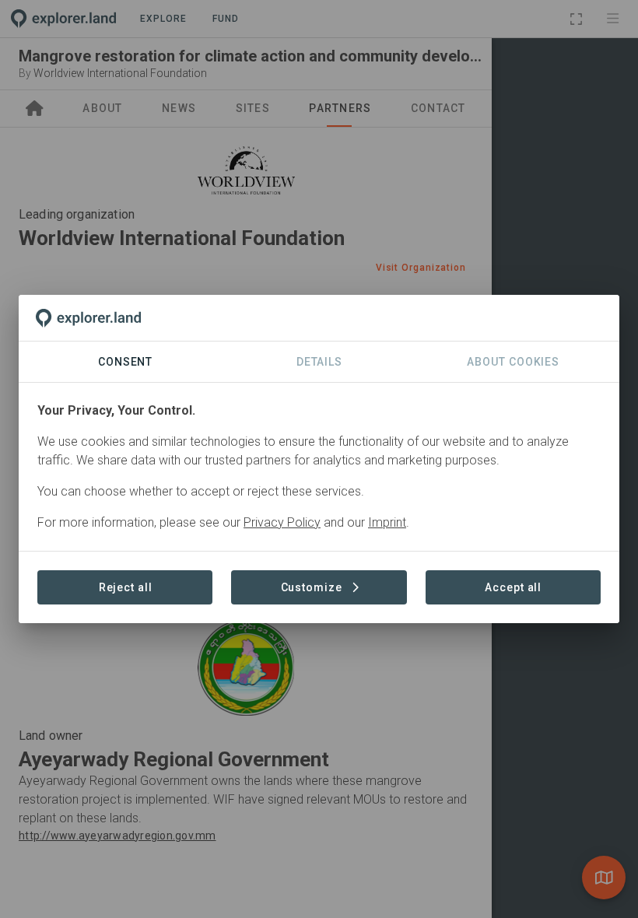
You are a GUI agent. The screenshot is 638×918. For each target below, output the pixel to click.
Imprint (387, 522)
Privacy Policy (282, 522)
